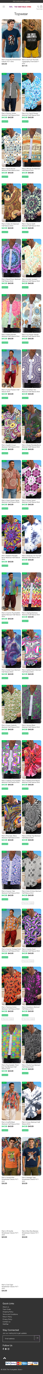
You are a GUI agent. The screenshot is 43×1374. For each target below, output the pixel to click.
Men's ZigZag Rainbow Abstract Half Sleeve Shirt (31, 614)
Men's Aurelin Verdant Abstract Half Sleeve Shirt (31, 280)
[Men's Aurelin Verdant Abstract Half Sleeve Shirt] (31, 258)
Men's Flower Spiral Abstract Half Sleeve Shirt (31, 501)
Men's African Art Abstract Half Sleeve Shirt (31, 169)
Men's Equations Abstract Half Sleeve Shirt (31, 1008)
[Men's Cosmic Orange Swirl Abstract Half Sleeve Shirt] (11, 928)
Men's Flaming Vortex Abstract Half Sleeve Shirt (11, 1008)
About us (6, 1307)
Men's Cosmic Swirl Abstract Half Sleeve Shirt (31, 950)
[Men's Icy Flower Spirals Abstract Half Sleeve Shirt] (31, 313)
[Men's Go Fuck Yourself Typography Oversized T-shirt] (31, 38)
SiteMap (5, 1324)
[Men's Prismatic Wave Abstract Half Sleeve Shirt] (11, 814)
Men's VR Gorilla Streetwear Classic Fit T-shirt (10, 1233)
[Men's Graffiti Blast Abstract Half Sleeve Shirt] (11, 1101)
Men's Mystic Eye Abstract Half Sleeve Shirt (31, 1066)
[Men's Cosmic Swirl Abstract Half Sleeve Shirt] (31, 928)
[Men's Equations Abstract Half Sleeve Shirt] (31, 986)
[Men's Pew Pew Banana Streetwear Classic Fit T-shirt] (31, 1210)
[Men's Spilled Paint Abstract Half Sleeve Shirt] (31, 649)
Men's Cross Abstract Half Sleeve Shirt (31, 1123)
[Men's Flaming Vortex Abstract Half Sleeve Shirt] (11, 986)
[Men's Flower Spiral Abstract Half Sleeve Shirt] (31, 479)
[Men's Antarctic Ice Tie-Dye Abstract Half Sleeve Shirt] (31, 534)
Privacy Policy (7, 1319)
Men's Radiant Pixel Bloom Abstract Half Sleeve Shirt (31, 781)
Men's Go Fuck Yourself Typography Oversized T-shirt (30, 61)
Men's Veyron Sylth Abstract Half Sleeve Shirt (31, 225)
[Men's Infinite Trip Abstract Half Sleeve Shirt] (31, 814)
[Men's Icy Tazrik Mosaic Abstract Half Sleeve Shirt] (31, 92)
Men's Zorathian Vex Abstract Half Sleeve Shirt (31, 391)
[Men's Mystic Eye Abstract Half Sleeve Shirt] (31, 1044)
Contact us (6, 1322)
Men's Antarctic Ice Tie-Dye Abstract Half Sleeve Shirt (31, 556)
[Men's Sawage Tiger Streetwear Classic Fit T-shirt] (31, 1156)
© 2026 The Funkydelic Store (11, 1369)
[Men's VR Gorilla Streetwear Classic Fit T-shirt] (11, 1210)
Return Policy (7, 1317)
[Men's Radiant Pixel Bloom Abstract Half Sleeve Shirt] (31, 759)
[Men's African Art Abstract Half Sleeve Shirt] (31, 147)
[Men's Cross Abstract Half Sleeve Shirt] (31, 1101)
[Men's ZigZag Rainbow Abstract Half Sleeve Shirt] (31, 591)
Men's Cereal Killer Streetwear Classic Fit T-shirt (10, 1179)
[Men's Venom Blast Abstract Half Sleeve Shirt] (31, 704)
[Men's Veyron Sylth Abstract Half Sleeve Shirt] (31, 202)
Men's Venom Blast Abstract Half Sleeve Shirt (31, 726)
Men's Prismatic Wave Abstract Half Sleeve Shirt (11, 837)
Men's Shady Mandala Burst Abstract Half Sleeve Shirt (31, 446)
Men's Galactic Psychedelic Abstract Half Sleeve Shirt (11, 781)
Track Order (39, 9)
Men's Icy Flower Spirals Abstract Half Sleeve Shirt (31, 335)
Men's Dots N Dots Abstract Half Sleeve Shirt (31, 892)
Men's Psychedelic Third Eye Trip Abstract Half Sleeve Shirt (10, 1067)
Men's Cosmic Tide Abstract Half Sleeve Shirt (11, 892)
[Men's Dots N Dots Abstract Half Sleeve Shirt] (31, 870)
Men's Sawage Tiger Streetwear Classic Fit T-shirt (30, 1179)
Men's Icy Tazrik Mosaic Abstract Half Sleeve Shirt (31, 114)
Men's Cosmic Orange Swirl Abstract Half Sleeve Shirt (11, 950)
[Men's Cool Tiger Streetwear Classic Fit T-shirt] (11, 1263)
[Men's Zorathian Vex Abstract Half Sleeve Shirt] (31, 368)
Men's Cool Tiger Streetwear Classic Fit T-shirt (10, 1286)
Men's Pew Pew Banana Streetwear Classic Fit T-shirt (30, 1233)
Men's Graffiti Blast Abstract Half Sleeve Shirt (11, 1123)
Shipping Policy (8, 1312)
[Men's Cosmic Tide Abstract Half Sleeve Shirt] (11, 870)
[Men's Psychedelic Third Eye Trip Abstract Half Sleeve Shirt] (11, 1044)
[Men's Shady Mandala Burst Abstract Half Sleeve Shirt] (31, 424)
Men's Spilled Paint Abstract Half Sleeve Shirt (31, 671)
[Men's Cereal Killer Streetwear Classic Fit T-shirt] (11, 1156)
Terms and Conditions (10, 1314)
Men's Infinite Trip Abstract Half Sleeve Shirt (31, 837)
